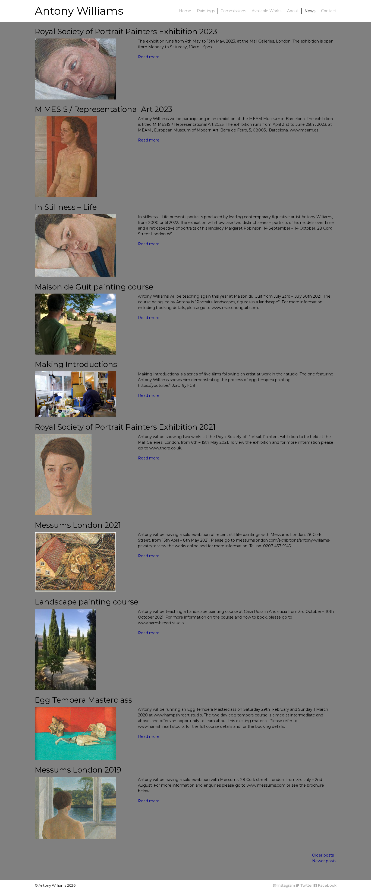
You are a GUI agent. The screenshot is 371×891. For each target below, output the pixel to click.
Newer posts (324, 860)
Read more (148, 56)
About (293, 10)
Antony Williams (79, 10)
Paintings (206, 10)
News (309, 10)
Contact (328, 10)
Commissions (233, 10)
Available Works (266, 10)
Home (185, 10)
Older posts (323, 855)
